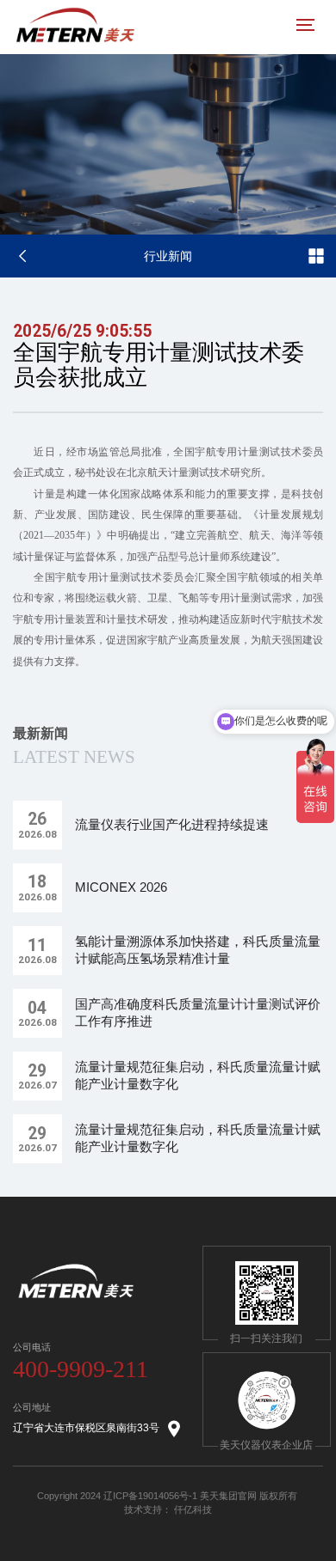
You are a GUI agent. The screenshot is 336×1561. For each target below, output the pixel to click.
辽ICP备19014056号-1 (150, 1496)
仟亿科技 (193, 1509)
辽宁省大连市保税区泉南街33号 (86, 1428)
